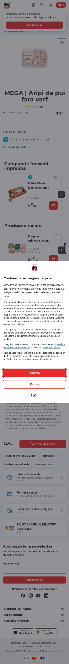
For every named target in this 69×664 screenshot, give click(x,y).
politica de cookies (51, 347)
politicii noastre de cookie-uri (38, 359)
